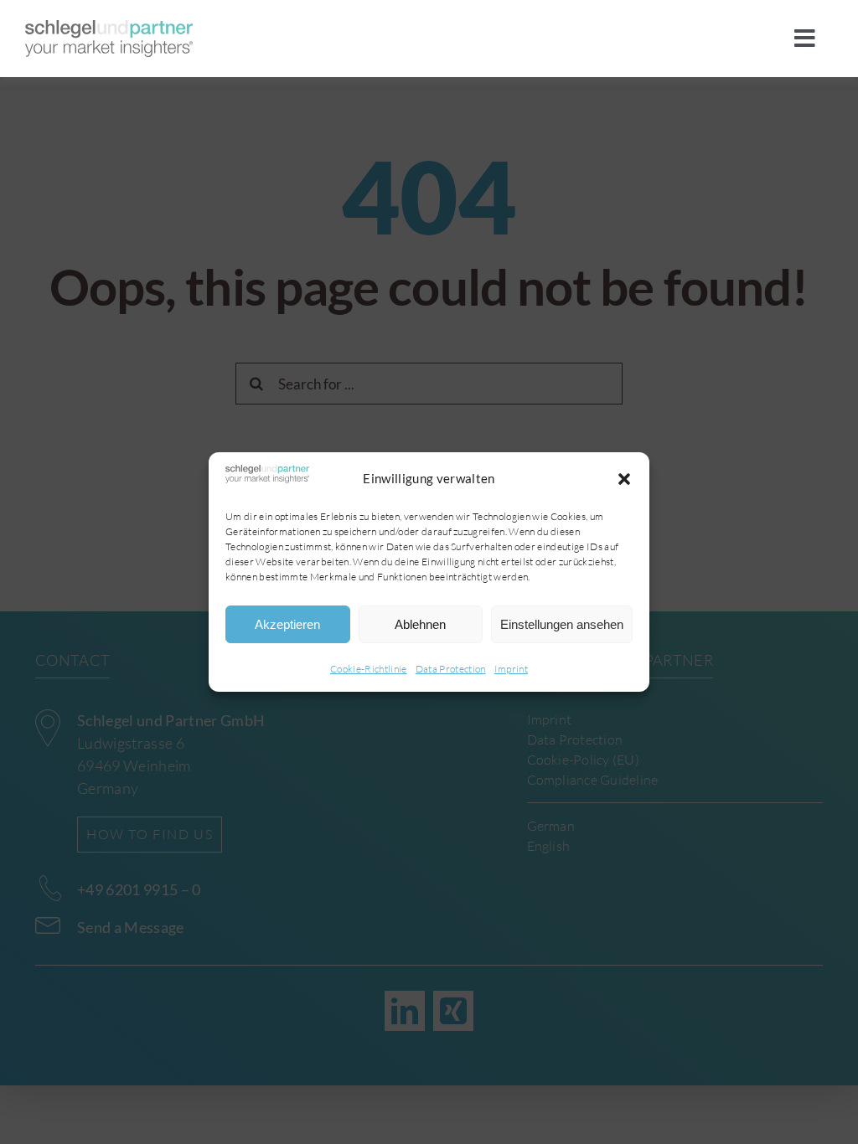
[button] (624, 479)
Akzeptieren (287, 624)
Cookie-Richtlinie (368, 668)
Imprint (511, 668)
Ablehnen (420, 624)
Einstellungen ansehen (561, 624)
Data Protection (451, 668)
